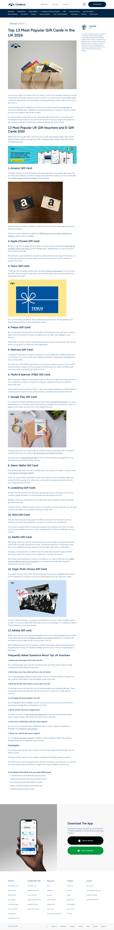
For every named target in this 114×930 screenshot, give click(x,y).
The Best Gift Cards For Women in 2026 (22, 789)
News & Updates (13, 14)
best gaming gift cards (30, 458)
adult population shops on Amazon (25, 178)
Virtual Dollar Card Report (54, 913)
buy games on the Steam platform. (22, 473)
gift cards (66, 107)
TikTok (88, 926)
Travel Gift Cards (32, 886)
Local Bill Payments (13, 904)
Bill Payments (22, 11)
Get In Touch (90, 886)
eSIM (64, 11)
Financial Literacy (74, 11)
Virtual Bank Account (13, 918)
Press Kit (69, 890)
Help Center (50, 909)
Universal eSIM (12, 913)
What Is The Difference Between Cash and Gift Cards (27, 785)
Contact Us (70, 886)
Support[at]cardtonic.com (93, 890)
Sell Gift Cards (12, 895)
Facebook (54, 926)
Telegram (103, 926)
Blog (48, 886)
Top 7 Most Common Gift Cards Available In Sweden (26, 782)
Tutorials (83, 14)
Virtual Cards (94, 14)
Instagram (72, 926)
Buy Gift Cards (12, 890)
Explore (65, 4)
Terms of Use (70, 909)
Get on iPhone (87, 840)
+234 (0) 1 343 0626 (91, 895)
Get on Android (87, 850)
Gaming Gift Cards (33, 904)
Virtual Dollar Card (13, 886)
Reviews (33, 14)
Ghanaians (50, 890)
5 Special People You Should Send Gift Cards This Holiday (28, 775)
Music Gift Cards (32, 895)
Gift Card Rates (51, 899)
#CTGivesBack (71, 904)
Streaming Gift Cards (33, 909)
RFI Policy (69, 913)
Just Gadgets (11, 899)
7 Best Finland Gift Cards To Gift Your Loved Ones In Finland (29, 778)
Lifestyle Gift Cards (33, 890)
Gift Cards (44, 4)
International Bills (12, 909)
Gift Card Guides (88, 11)
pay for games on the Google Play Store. (48, 453)
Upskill (68, 895)
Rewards (49, 895)
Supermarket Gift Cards (34, 899)
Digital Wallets (33, 11)
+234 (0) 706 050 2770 (92, 899)
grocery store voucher (54, 271)
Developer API (51, 904)
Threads (80, 926)
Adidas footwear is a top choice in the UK (44, 638)
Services (55, 4)
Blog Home (11, 11)
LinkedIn (95, 926)
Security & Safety (45, 14)
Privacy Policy (70, 899)
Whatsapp (63, 926)
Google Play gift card (59, 402)
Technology (74, 14)
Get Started (97, 4)
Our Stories (24, 14)
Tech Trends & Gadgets (60, 14)
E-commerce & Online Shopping (50, 11)
